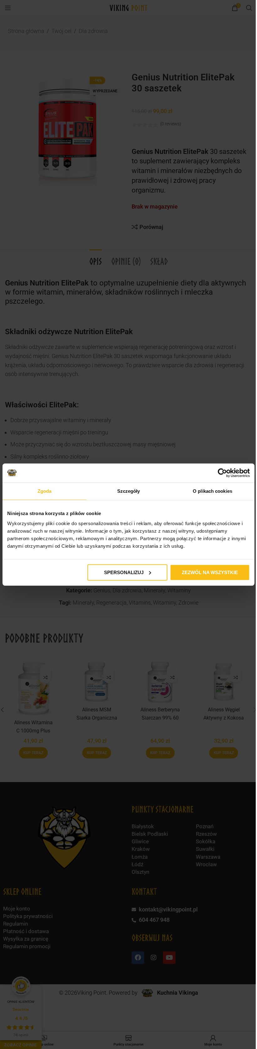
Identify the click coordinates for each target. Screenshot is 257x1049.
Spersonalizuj (124, 572)
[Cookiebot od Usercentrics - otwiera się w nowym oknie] (222, 473)
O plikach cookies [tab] (212, 491)
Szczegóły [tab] (128, 491)
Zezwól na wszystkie (210, 572)
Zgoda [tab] (45, 491)
